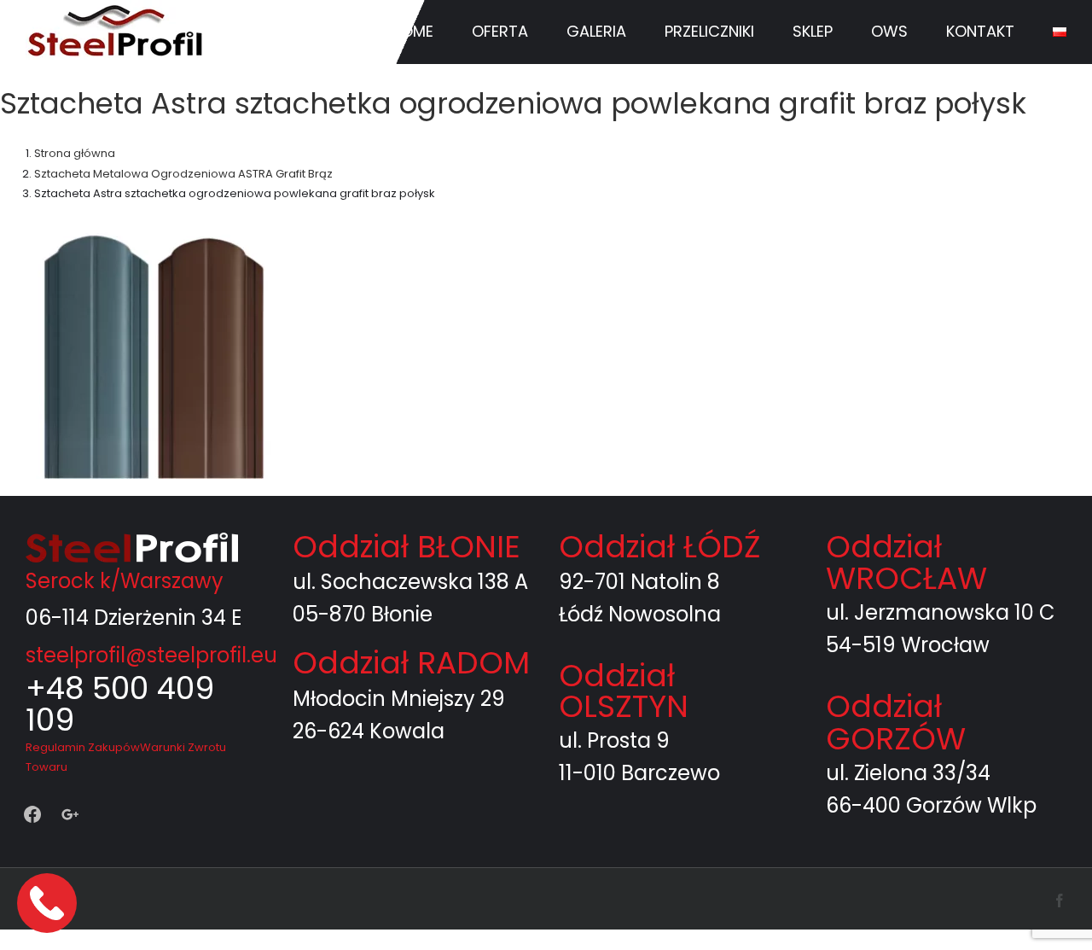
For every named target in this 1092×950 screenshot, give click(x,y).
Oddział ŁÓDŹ (659, 546)
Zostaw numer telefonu (49, 903)
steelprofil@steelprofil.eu (151, 655)
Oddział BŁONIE (406, 546)
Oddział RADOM (411, 663)
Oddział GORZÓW (896, 723)
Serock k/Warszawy (125, 581)
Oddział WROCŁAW (906, 562)
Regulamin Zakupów (83, 747)
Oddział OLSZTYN (623, 691)
